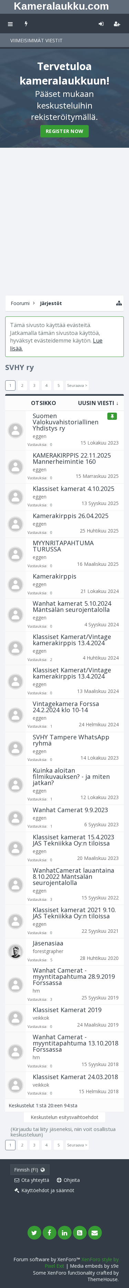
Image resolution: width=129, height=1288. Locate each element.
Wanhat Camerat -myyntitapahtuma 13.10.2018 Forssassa (75, 1043)
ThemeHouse (102, 1279)
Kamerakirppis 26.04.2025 (70, 516)
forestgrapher (48, 951)
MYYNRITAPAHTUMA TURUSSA (63, 546)
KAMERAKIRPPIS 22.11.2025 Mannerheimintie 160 (72, 458)
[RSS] (80, 1233)
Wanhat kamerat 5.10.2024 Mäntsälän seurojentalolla (72, 606)
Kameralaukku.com (61, 6)
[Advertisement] (64, 220)
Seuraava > (77, 385)
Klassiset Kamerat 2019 (67, 1010)
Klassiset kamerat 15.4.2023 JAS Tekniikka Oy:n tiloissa (73, 840)
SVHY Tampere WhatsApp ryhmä (71, 740)
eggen (39, 436)
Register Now (64, 131)
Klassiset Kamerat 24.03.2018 (75, 1077)
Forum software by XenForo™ (47, 1259)
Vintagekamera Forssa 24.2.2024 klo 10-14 (66, 706)
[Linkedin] (65, 1233)
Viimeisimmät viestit (36, 40)
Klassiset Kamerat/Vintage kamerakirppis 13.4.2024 (72, 639)
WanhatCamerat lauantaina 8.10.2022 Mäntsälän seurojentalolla (73, 876)
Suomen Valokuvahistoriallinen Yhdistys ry (65, 422)
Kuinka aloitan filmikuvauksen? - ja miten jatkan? (71, 776)
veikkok (41, 1018)
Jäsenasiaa (48, 943)
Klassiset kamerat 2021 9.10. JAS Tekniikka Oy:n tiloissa (74, 913)
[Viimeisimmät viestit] (26, 23)
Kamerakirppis (54, 576)
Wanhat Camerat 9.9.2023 (70, 810)
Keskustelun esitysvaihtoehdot (64, 1117)
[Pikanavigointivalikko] (119, 303)
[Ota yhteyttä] (95, 1233)
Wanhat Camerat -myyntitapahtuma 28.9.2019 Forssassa (74, 976)
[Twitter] (34, 1233)
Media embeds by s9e (94, 1266)
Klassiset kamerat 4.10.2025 (73, 488)
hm (36, 990)
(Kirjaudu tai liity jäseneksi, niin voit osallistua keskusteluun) (63, 1131)
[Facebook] (49, 1233)
